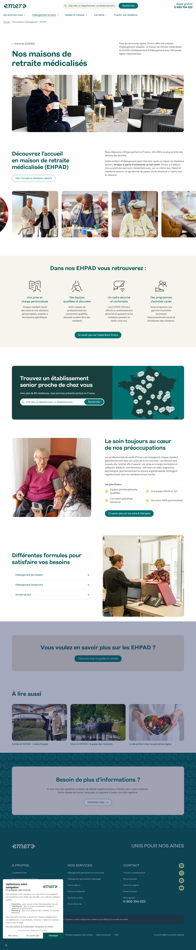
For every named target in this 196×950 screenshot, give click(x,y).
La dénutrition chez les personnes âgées (150, 744)
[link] (98, 802)
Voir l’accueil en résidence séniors (33, 178)
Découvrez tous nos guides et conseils (98, 658)
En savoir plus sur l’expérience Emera (98, 334)
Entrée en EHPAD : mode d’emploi (30, 744)
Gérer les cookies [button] (103, 935)
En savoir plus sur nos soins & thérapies (129, 513)
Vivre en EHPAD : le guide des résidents (91, 744)
